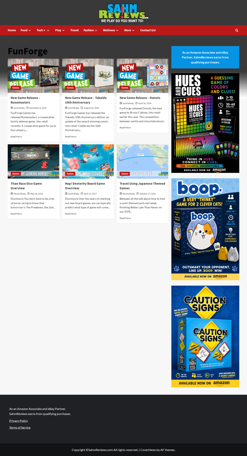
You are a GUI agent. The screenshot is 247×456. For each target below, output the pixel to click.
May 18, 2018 (36, 193)
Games (15, 87)
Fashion (89, 30)
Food (24, 30)
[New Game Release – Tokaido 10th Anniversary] (88, 76)
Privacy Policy (18, 420)
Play (58, 30)
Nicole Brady (20, 193)
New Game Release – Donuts (140, 98)
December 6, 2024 (37, 108)
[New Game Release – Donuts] (142, 76)
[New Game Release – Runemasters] (33, 76)
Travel (74, 30)
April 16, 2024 (144, 103)
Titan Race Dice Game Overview (26, 186)
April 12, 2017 (90, 193)
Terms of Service (19, 427)
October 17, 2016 (148, 193)
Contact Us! (148, 30)
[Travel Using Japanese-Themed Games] (142, 161)
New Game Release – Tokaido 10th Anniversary (86, 100)
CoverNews (148, 450)
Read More (16, 136)
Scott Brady (19, 108)
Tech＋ (41, 30)
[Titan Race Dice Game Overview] (33, 161)
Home (12, 30)
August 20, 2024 (91, 108)
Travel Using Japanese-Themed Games (142, 186)
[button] (236, 30)
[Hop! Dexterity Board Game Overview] (88, 161)
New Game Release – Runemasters (25, 100)
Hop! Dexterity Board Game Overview (85, 186)
